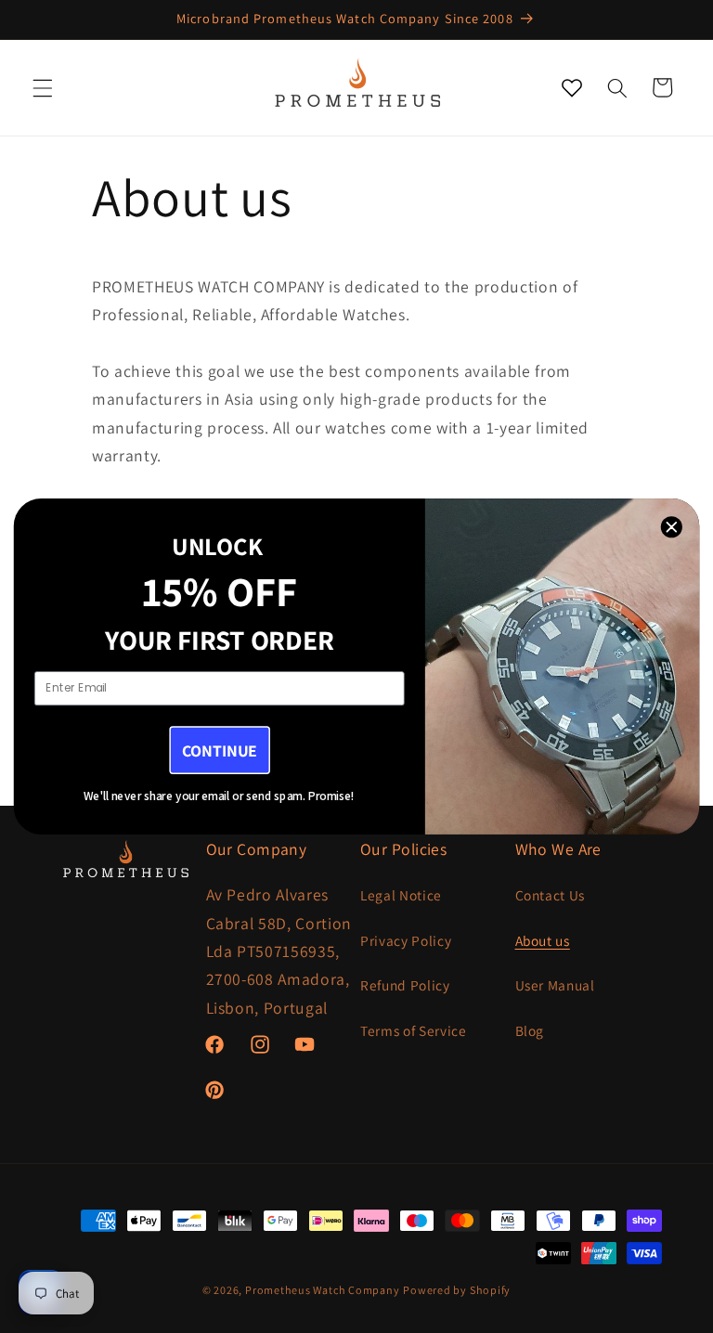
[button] (42, 87)
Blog (530, 1030)
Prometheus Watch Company (322, 1290)
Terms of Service (413, 1030)
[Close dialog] (671, 526)
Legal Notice (401, 895)
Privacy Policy (405, 940)
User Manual (555, 985)
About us (542, 940)
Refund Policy (405, 985)
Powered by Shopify (457, 1290)
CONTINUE (219, 751)
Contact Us (550, 895)
